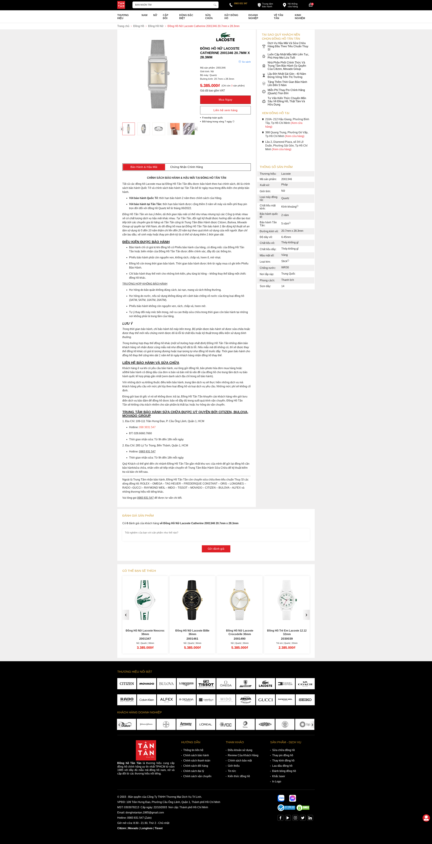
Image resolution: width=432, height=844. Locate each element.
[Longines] (186, 684)
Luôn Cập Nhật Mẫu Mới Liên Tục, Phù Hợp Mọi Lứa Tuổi (288, 56)
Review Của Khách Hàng (243, 755)
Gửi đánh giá (216, 548)
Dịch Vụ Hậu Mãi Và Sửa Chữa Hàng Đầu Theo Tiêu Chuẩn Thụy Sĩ (288, 46)
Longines (146, 828)
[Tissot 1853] (206, 684)
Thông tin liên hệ (193, 750)
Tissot (159, 828)
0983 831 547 (240, 3)
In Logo (276, 781)
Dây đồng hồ (231, 17)
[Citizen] (127, 684)
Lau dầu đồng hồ (282, 765)
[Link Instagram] (295, 818)
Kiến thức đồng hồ (239, 776)
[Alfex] (166, 700)
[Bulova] (166, 684)
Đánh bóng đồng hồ (284, 771)
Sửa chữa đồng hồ (283, 750)
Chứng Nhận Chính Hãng (186, 167)
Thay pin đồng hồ (282, 755)
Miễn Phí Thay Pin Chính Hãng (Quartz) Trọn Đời (286, 92)
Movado (133, 828)
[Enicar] (245, 700)
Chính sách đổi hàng (195, 765)
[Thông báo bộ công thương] (286, 810)
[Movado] (146, 684)
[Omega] (226, 684)
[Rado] (127, 700)
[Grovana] (186, 700)
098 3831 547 (147, 427)
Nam (144, 15)
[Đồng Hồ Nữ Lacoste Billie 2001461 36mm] (165, 618)
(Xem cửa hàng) (294, 136)
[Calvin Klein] (146, 700)
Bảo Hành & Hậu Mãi (143, 167)
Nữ (155, 15)
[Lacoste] (225, 41)
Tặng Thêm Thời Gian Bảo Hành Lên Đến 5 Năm (287, 84)
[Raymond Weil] (285, 700)
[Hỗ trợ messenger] (292, 798)
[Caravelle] (206, 700)
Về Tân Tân (278, 17)
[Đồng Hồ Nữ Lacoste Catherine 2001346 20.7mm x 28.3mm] (128, 129)
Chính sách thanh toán (196, 760)
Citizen (121, 828)
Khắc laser (278, 776)
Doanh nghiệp (253, 17)
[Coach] (305, 684)
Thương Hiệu (123, 17)
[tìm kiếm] (215, 4)
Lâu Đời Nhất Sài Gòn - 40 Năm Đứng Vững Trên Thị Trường (287, 75)
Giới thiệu (234, 765)
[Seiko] (305, 700)
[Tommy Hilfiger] (285, 684)
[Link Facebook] (280, 818)
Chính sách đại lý (193, 771)
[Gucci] (265, 700)
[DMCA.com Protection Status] (303, 810)
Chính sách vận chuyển (197, 776)
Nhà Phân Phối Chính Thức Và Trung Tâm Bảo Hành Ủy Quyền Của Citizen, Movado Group (287, 65)
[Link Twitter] (302, 818)
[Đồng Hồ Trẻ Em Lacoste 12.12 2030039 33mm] (259, 618)
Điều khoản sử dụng (240, 750)
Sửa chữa (209, 17)
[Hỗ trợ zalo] (281, 798)
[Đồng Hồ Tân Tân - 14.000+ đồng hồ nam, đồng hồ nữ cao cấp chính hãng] (121, 5)
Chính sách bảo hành (196, 755)
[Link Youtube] (288, 818)
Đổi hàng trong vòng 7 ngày (217, 121)
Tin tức (232, 771)
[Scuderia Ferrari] (245, 684)
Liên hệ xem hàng (225, 110)
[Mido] (226, 700)
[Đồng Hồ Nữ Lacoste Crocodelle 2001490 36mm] (212, 618)
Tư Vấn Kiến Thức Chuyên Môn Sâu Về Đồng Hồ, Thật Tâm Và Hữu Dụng (287, 101)
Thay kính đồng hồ (283, 760)
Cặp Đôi (165, 17)
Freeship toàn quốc (212, 117)
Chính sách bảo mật (240, 760)
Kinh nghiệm (300, 17)
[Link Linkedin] (310, 818)
